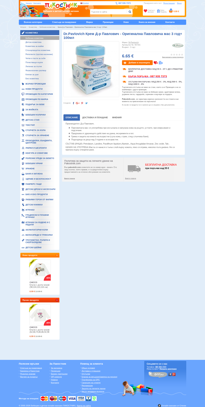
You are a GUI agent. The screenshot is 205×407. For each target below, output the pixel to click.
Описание (72, 117)
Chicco (33, 282)
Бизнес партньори (59, 374)
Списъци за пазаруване (64, 22)
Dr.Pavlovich (133, 42)
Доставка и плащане (95, 117)
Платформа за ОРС (91, 380)
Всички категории (33, 22)
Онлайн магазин (169, 405)
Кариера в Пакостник (29, 371)
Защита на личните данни (93, 388)
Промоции (108, 22)
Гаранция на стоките (91, 382)
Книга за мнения (147, 22)
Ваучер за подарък (29, 377)
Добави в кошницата (139, 62)
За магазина (56, 368)
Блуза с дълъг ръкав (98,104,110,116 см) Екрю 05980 (40, 287)
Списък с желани (151, 11)
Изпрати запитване (168, 369)
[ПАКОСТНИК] (61, 7)
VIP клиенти (56, 377)
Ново (126, 22)
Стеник (183, 405)
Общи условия (88, 368)
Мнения (117, 117)
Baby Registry (163, 11)
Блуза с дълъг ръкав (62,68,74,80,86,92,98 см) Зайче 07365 (40, 332)
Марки (89, 22)
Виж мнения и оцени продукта (172, 57)
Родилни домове (27, 374)
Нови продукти (29, 255)
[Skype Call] (157, 375)
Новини (54, 380)
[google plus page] (174, 374)
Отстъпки (86, 374)
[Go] (129, 11)
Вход (179, 3)
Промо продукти (30, 300)
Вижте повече (130, 178)
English (86, 3)
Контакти (37, 3)
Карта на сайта (84, 405)
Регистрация (169, 3)
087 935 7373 (160, 367)
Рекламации (87, 385)
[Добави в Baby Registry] (160, 62)
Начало (29, 3)
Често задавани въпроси (93, 391)
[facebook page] (170, 374)
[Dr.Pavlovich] (177, 45)
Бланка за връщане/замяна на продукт (99, 377)
